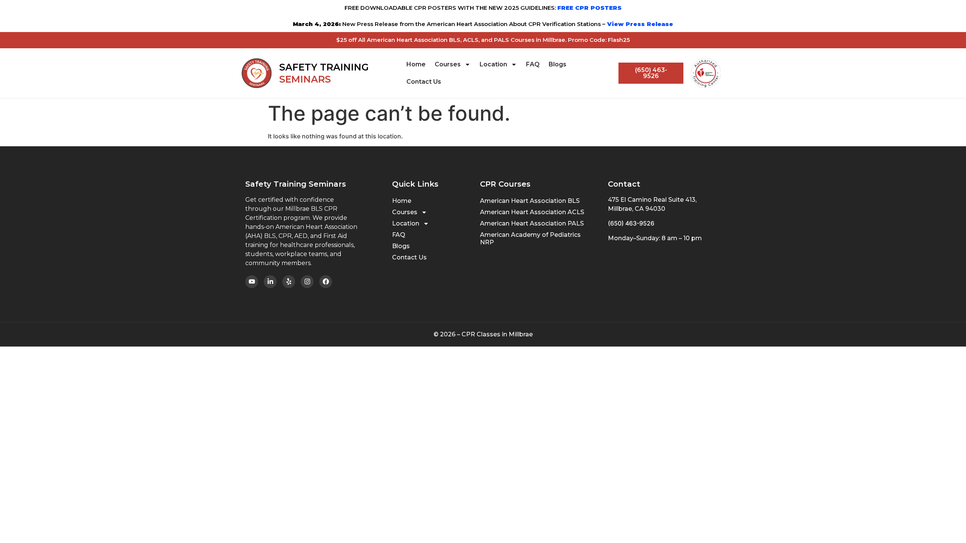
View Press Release (639, 24)
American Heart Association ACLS (532, 212)
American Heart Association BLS (530, 200)
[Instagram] (307, 281)
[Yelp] (288, 281)
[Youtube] (251, 281)
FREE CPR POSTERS (589, 7)
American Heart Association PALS (532, 223)
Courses (448, 64)
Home (416, 64)
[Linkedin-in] (270, 281)
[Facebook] (325, 281)
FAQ (533, 64)
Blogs (557, 64)
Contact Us (423, 81)
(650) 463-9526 (631, 223)
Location (493, 64)
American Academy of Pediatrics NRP (530, 238)
